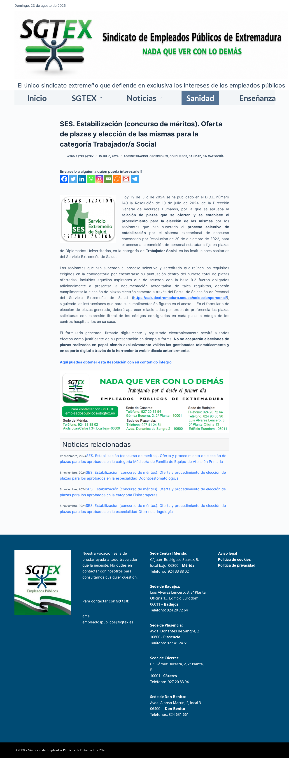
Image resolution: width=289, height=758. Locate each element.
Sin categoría (213, 156)
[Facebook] (64, 179)
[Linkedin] (82, 179)
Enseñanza (257, 98)
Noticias (141, 98)
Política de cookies (234, 559)
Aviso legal (227, 553)
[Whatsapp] (91, 179)
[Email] (108, 179)
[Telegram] (135, 179)
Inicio (37, 98)
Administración (136, 156)
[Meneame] (117, 179)
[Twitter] (73, 179)
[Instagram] (99, 179)
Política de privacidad (236, 565)
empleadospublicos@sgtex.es (107, 622)
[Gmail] (126, 179)
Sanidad (200, 98)
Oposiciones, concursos (168, 156)
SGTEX (84, 98)
